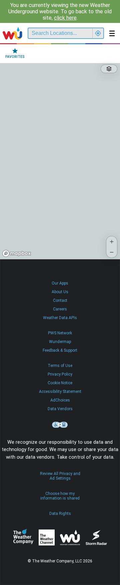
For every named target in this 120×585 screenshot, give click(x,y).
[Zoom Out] (111, 252)
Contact (60, 300)
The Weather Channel (47, 537)
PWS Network (60, 333)
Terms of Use (60, 365)
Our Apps (60, 283)
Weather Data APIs (60, 317)
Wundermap (60, 341)
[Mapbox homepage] (16, 253)
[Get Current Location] (98, 33)
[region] (60, 161)
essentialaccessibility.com (60, 425)
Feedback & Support (60, 350)
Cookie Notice (60, 383)
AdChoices (60, 400)
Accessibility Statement (60, 391)
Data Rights (60, 513)
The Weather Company (23, 537)
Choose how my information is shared (60, 496)
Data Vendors (60, 409)
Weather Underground (70, 537)
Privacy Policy (60, 374)
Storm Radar (96, 537)
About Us (60, 292)
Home (12, 33)
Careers (60, 309)
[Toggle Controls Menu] (109, 68)
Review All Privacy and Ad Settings (60, 476)
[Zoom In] (111, 241)
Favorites (15, 57)
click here (65, 18)
